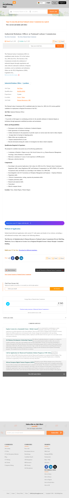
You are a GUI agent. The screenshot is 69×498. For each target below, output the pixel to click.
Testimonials (47, 457)
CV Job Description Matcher (12, 454)
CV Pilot (7, 451)
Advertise (46, 462)
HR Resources (28, 462)
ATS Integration (28, 459)
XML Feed (47, 451)
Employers (62, 2)
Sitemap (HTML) (48, 454)
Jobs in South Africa (49, 482)
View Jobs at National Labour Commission (27, 37)
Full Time (20, 88)
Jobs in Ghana (47, 474)
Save (56, 41)
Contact (13, 493)
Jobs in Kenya (47, 476)
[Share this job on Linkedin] (21, 258)
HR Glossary (28, 465)
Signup (55, 2)
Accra (19, 97)
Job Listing (7, 448)
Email (62, 41)
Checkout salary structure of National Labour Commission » (34, 309)
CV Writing (7, 459)
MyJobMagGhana (58, 493)
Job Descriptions (29, 468)
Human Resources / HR (23, 100)
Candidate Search (29, 457)
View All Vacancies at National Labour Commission (48, 270)
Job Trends (7, 462)
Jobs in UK (47, 485)
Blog (6, 457)
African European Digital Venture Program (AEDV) (20, 362)
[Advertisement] (49, 64)
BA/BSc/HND (21, 91)
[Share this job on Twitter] (17, 258)
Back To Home (11, 270)
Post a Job (27, 448)
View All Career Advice (34, 374)
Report (62, 258)
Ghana (41, 2)
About (8, 493)
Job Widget (47, 448)
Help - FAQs (47, 459)
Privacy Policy (20, 493)
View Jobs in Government (10, 37)
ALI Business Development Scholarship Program (19, 340)
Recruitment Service (29, 451)
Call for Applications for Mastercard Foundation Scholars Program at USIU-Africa (28, 353)
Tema (23, 97)
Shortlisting (27, 454)
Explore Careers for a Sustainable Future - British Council (22, 329)
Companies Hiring (9, 465)
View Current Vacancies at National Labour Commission (18, 274)
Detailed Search (13, 14)
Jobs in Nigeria (48, 479)
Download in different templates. (28, 250)
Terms (26, 493)
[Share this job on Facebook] (13, 258)
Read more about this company (11, 74)
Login (48, 2)
